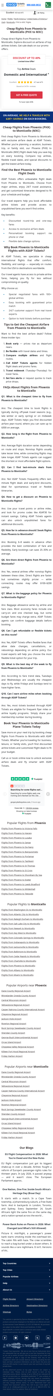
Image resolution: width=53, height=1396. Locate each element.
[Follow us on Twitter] (37, 1338)
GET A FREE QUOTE (26, 95)
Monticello (11, 22)
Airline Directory (11, 1305)
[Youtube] (27, 1338)
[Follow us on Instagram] (16, 1338)
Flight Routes (9, 1299)
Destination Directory (37, 1305)
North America (20, 19)
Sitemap (7, 1312)
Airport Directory (35, 1299)
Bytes (29, 1312)
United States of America (37, 19)
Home (3, 19)
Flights (10, 19)
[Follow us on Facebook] (5, 1338)
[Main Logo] (15, 5)
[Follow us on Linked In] (48, 1338)
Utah (3, 22)
